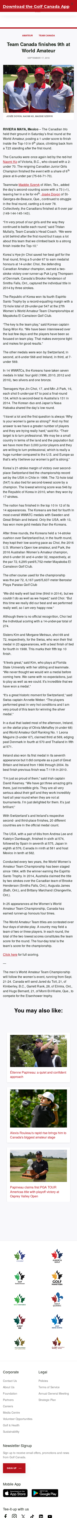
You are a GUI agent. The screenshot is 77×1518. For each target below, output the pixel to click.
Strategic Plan (47, 1400)
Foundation (10, 1393)
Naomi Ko (10, 161)
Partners (8, 1400)
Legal (42, 1371)
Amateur (27, 35)
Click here (10, 954)
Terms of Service (49, 1387)
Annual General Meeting (53, 1393)
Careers (8, 1406)
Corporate (11, 1371)
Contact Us (10, 1381)
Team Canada (47, 35)
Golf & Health (11, 1425)
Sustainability (11, 1431)
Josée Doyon (50, 194)
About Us (8, 1387)
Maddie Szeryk (29, 184)
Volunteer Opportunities (17, 1419)
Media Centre (11, 1412)
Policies (43, 1381)
